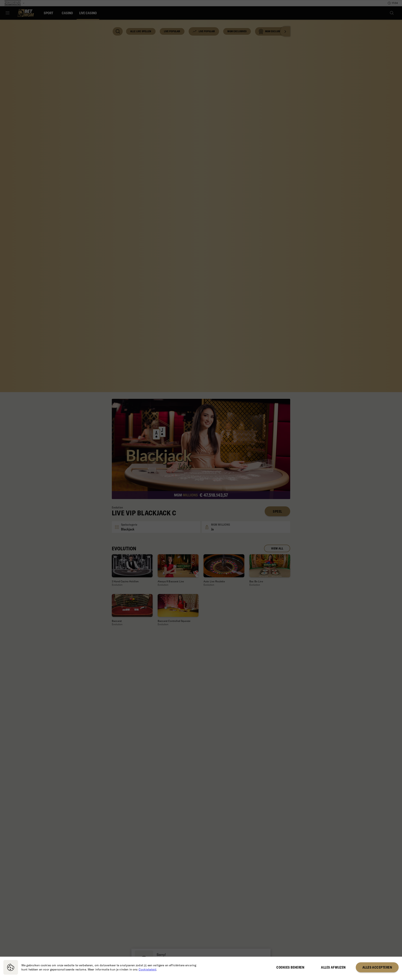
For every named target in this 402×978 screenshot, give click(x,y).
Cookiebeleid (147, 969)
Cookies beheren (290, 967)
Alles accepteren (377, 967)
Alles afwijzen (333, 967)
